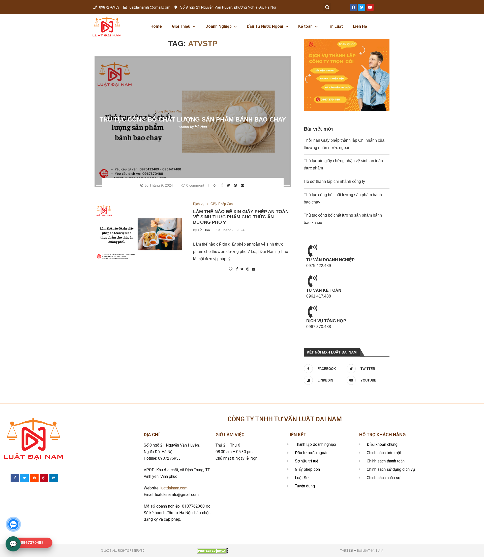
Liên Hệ (360, 26)
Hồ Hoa (201, 127)
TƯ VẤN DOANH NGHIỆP (330, 260)
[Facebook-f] (15, 478)
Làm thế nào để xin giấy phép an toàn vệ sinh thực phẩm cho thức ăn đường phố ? (241, 217)
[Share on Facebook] (222, 185)
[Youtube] (370, 7)
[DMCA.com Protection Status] (212, 550)
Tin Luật (335, 26)
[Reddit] (34, 478)
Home (156, 26)
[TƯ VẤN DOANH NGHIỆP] (312, 250)
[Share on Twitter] (229, 185)
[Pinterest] (44, 478)
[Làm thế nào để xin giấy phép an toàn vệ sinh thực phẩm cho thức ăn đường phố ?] (140, 232)
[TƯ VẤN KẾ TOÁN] (312, 281)
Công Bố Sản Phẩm (169, 111)
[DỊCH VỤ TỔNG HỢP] (312, 311)
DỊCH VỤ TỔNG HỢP (326, 321)
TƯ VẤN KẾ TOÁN (323, 290)
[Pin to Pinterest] (236, 185)
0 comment (195, 185)
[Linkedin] (53, 478)
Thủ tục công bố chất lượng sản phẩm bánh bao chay (193, 119)
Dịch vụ (196, 111)
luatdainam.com (174, 488)
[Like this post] (215, 185)
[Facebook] (353, 7)
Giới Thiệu (181, 26)
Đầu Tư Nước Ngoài (265, 26)
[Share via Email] (243, 185)
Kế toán (305, 26)
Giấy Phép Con (219, 111)
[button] (327, 7)
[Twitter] (361, 7)
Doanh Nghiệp (218, 26)
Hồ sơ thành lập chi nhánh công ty (334, 181)
